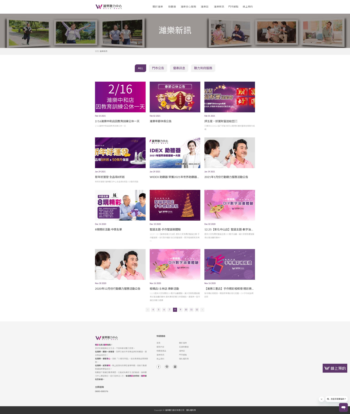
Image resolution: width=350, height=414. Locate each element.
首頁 (97, 51)
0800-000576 (101, 391)
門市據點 (183, 355)
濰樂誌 (182, 351)
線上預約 (248, 7)
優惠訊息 (179, 68)
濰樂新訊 (219, 7)
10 (186, 310)
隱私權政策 (184, 359)
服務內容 (160, 347)
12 (197, 310)
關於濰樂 (183, 343)
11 (191, 310)
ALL (140, 68)
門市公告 (158, 68)
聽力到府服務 (203, 68)
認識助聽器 (184, 347)
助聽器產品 (161, 351)
